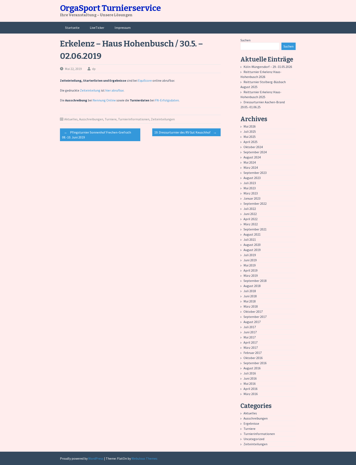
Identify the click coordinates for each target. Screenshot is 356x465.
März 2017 (251, 347)
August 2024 (252, 157)
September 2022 (255, 203)
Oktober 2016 (253, 358)
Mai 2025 (250, 137)
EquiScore (145, 80)
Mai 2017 (250, 337)
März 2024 (251, 167)
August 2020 (252, 245)
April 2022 (251, 219)
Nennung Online (104, 100)
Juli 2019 (250, 255)
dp (94, 69)
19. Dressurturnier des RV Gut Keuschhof (185, 132)
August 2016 (252, 368)
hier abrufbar (114, 90)
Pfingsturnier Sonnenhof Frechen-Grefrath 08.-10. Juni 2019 (96, 134)
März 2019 (251, 275)
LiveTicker (97, 28)
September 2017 (255, 317)
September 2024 (255, 152)
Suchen (245, 40)
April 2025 (251, 142)
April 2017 (251, 342)
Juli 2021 (250, 239)
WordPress (95, 458)
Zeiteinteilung (90, 90)
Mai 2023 (250, 188)
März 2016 (251, 394)
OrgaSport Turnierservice (110, 8)
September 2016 (255, 363)
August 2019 (252, 250)
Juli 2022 (250, 209)
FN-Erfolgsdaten (167, 100)
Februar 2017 (253, 353)
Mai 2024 (250, 162)
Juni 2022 (250, 214)
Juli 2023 (250, 183)
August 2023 (252, 178)
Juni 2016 (250, 378)
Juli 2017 (250, 327)
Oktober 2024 (253, 147)
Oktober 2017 (253, 311)
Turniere (111, 119)
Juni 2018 (250, 296)
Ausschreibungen (91, 119)
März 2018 (251, 306)
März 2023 (251, 193)
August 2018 (252, 286)
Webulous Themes (144, 458)
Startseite (72, 28)
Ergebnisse (251, 423)
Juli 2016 (250, 373)
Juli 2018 (250, 291)
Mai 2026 (250, 126)
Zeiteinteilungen (163, 119)
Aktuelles (71, 119)
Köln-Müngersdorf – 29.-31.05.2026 (268, 67)
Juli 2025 (250, 131)
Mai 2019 (250, 265)
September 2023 (255, 173)
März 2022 (251, 224)
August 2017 (252, 322)
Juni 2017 (250, 332)
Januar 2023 (252, 198)
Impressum (123, 28)
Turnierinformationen (133, 119)
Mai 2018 (250, 301)
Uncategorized (254, 439)
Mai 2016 (250, 383)
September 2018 (255, 281)
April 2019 (251, 270)
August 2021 (252, 234)
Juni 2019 (250, 260)
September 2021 (255, 229)
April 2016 (251, 389)
